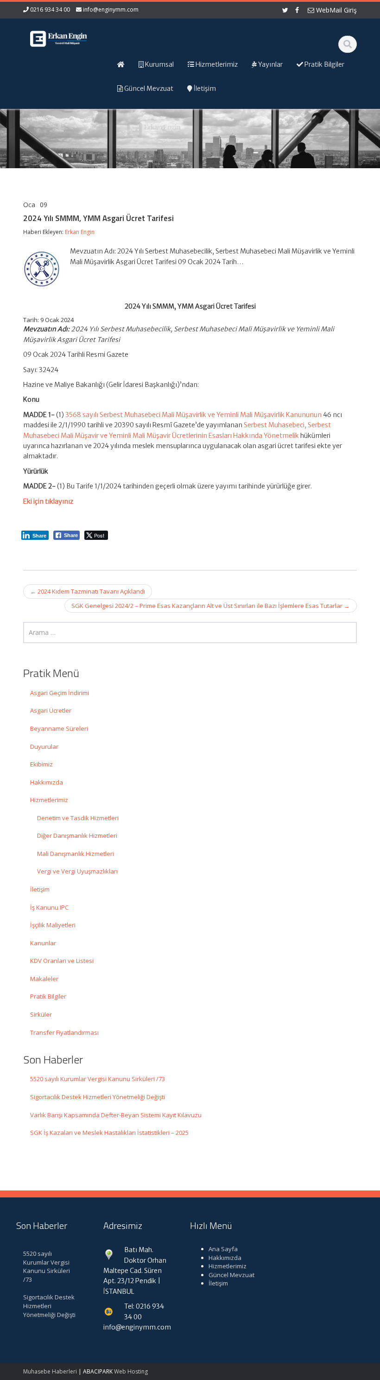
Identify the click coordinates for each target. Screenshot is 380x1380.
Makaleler (44, 979)
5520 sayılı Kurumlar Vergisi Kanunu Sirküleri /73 (97, 1079)
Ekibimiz (41, 764)
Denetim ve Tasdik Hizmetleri (78, 818)
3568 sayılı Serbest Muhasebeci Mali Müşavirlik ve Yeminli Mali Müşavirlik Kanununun (193, 415)
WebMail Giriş (335, 10)
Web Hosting (131, 1371)
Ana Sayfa (223, 1249)
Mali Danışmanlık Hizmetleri (75, 853)
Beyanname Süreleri (59, 728)
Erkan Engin (80, 232)
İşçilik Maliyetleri (53, 925)
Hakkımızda (46, 782)
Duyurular (44, 746)
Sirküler (41, 1014)
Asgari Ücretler (50, 710)
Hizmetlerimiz (49, 800)
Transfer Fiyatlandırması (64, 1032)
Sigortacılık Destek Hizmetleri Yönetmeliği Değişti (97, 1097)
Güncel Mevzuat (231, 1275)
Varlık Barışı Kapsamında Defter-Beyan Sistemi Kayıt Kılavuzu (116, 1115)
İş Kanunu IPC (49, 907)
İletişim (40, 889)
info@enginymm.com (111, 9)
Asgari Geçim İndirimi (59, 693)
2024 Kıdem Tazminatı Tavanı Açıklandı (87, 591)
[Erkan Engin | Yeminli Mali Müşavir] (59, 37)
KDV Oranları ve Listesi (62, 960)
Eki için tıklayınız (48, 501)
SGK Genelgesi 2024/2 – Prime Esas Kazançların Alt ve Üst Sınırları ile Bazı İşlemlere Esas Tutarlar (210, 605)
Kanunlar (43, 943)
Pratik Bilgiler (48, 996)
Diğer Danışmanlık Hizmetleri (77, 835)
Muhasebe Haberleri (50, 1371)
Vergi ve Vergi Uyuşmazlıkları (77, 871)
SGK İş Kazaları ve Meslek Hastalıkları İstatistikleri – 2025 (109, 1132)
